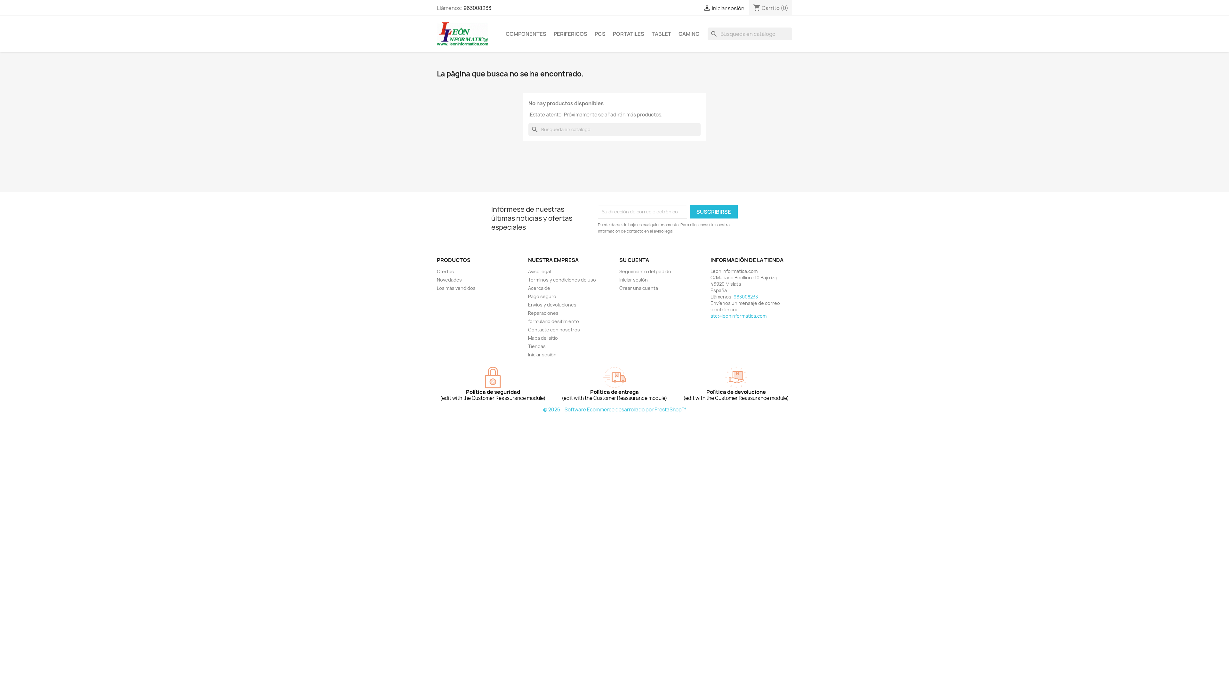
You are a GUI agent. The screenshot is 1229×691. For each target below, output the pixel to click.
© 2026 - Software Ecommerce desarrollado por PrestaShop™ (614, 409)
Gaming (689, 33)
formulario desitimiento (553, 321)
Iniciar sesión (542, 355)
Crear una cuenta (638, 288)
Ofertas (445, 271)
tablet (661, 33)
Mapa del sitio (543, 338)
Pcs (600, 33)
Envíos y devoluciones (552, 305)
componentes (526, 33)
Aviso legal (539, 271)
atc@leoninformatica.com (739, 316)
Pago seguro (542, 296)
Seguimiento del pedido (645, 271)
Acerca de (539, 288)
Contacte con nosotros (554, 330)
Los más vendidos (456, 288)
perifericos (570, 33)
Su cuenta (634, 260)
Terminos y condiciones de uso (562, 280)
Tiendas (537, 346)
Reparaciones (543, 313)
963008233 (477, 8)
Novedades (449, 280)
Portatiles (628, 33)
